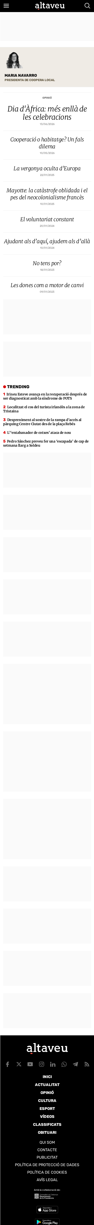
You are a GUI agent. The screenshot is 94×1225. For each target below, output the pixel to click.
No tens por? (47, 263)
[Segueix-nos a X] (18, 1064)
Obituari (47, 1132)
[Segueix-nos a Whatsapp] (64, 1064)
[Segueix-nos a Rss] (86, 1064)
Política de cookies (47, 1172)
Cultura (47, 1101)
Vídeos (47, 1116)
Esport (47, 1109)
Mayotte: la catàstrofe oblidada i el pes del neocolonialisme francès (47, 194)
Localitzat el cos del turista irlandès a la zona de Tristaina (44, 409)
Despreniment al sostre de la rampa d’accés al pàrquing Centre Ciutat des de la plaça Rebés (42, 422)
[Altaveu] (50, 6)
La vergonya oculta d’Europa (47, 168)
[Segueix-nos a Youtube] (30, 1064)
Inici (47, 1077)
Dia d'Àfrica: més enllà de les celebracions (47, 112)
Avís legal (47, 1180)
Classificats (47, 1124)
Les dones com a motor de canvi (47, 285)
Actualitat (47, 1085)
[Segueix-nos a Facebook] (7, 1064)
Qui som (47, 1142)
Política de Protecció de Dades (47, 1165)
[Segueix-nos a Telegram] (75, 1064)
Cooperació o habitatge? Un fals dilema (47, 143)
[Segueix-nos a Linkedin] (52, 1064)
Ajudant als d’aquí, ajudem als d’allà (47, 241)
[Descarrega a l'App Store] (47, 1209)
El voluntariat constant (47, 219)
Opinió (47, 97)
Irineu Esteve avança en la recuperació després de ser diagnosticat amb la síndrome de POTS (45, 396)
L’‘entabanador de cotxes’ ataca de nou (39, 432)
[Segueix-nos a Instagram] (41, 1064)
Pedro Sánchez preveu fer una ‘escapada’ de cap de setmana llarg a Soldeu (46, 443)
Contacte (47, 1150)
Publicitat (47, 1157)
